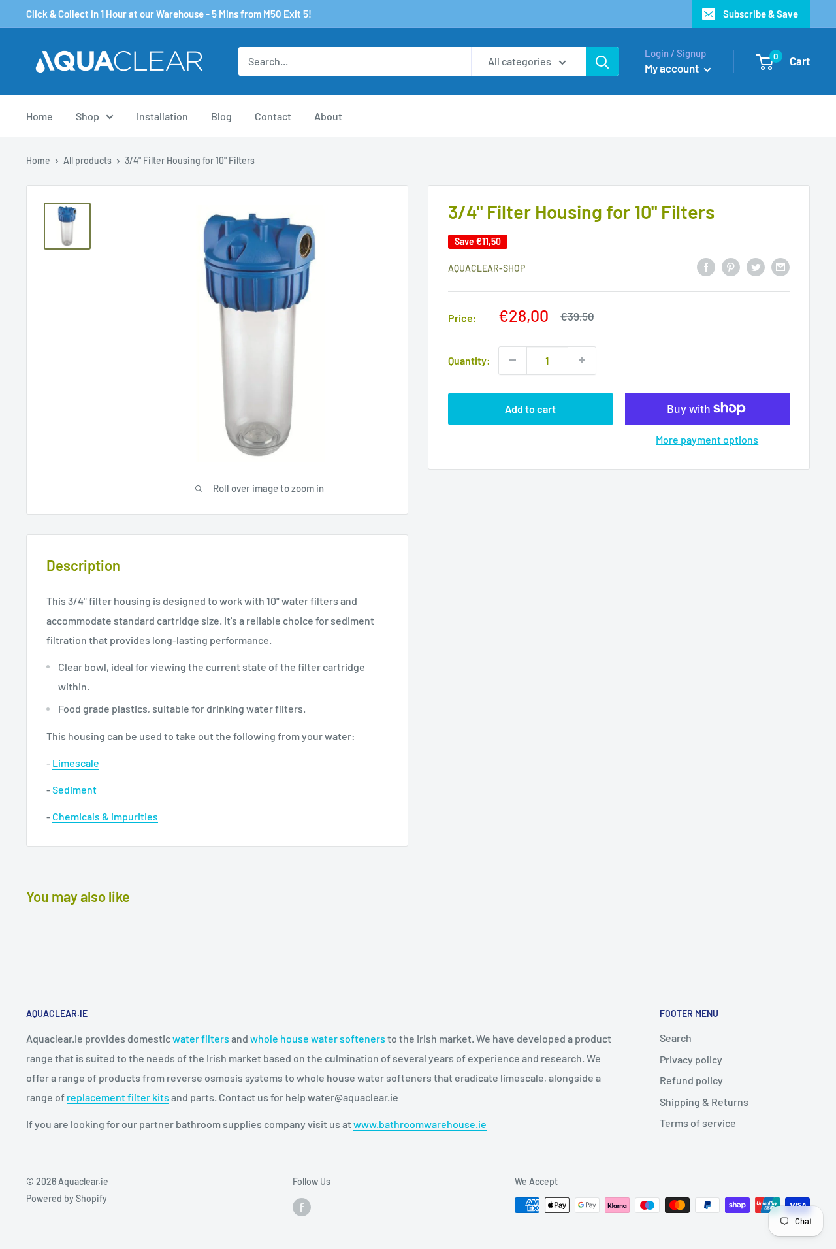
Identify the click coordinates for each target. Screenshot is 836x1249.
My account (673, 67)
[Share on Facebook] (706, 266)
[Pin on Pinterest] (731, 266)
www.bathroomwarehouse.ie (420, 1124)
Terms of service (698, 1122)
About (328, 116)
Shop (87, 116)
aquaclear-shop (486, 267)
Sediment (74, 789)
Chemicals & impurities (105, 816)
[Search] (602, 61)
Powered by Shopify (66, 1198)
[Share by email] (780, 266)
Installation (162, 116)
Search (676, 1037)
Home (39, 116)
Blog (221, 116)
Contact (273, 116)
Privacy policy (691, 1059)
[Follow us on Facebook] (302, 1206)
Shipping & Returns (704, 1101)
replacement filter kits (118, 1097)
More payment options (707, 438)
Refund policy (691, 1080)
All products (87, 160)
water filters (200, 1038)
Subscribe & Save (760, 14)
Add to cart (530, 408)
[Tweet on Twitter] (756, 266)
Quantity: (469, 359)
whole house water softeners (317, 1038)
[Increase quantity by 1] (582, 360)
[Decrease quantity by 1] (512, 360)
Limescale (75, 762)
